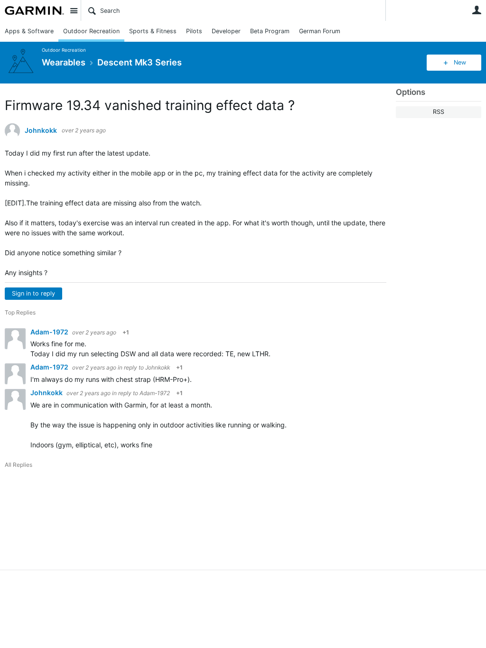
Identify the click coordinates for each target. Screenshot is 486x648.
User (476, 10)
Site (73, 10)
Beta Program (270, 31)
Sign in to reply (33, 293)
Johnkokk (41, 130)
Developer (226, 31)
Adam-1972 (50, 332)
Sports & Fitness (153, 31)
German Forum (319, 31)
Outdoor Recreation (91, 31)
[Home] (34, 10)
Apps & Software (29, 31)
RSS (438, 111)
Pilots (194, 31)
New (460, 62)
